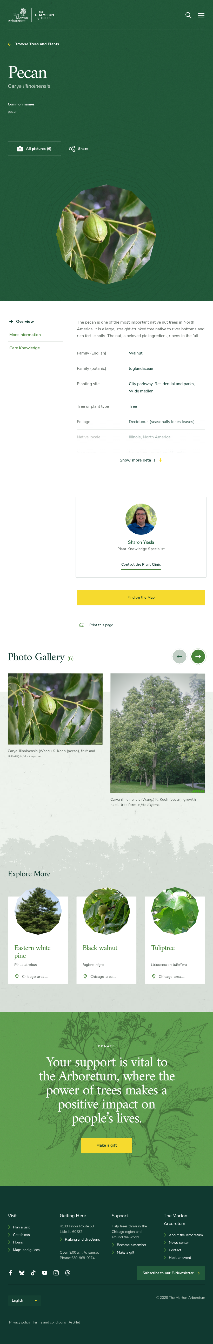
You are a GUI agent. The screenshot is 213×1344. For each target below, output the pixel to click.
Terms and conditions (49, 1322)
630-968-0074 (83, 1257)
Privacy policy (19, 1322)
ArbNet (74, 1322)
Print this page (101, 625)
